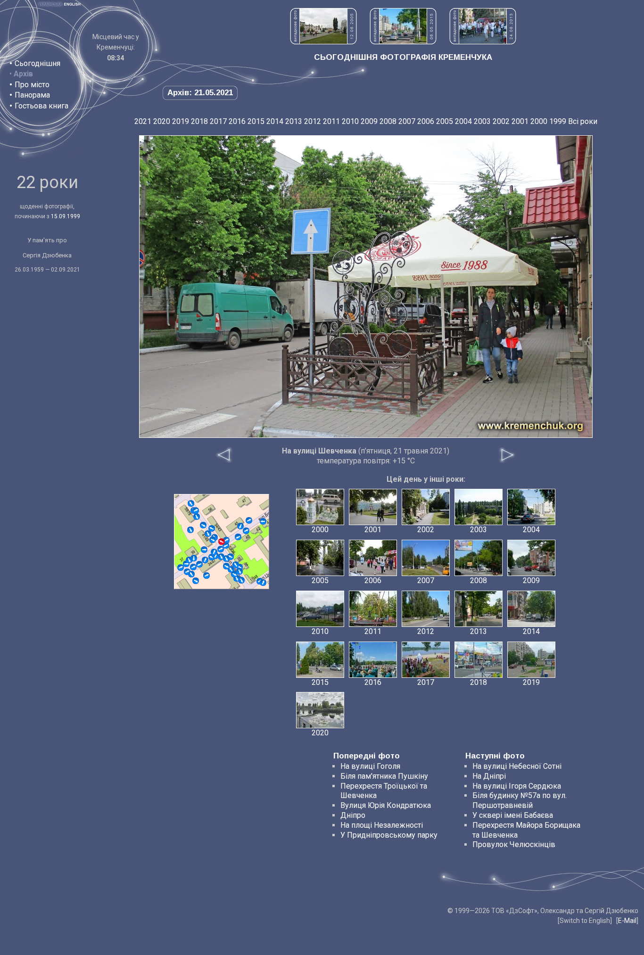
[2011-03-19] (241, 580)
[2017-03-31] (238, 537)
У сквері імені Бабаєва (512, 815)
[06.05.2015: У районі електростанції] (403, 41)
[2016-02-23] (204, 549)
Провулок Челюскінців (513, 844)
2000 (538, 121)
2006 (425, 121)
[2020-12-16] (189, 560)
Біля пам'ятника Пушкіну (384, 776)
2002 (501, 121)
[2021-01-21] (234, 574)
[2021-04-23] (240, 526)
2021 (142, 121)
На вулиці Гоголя (370, 766)
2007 (406, 121)
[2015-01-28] (226, 540)
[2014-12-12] (195, 510)
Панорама (32, 95)
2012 (312, 121)
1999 (557, 121)
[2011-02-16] (195, 580)
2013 (293, 121)
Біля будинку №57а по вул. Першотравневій (519, 800)
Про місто (32, 84)
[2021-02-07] (199, 564)
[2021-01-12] (214, 552)
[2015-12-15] (203, 525)
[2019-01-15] (263, 521)
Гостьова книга (41, 105)
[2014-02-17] (246, 530)
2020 (161, 121)
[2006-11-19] (180, 567)
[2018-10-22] (196, 516)
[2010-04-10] (208, 533)
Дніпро (352, 815)
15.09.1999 (65, 216)
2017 (218, 121)
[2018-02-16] (226, 566)
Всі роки (582, 121)
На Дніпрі (489, 776)
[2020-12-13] (212, 539)
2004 (463, 121)
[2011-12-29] (190, 530)
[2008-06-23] (263, 582)
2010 (350, 121)
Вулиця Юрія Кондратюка (385, 805)
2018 (199, 121)
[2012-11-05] (193, 558)
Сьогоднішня (37, 63)
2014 (274, 121)
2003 (482, 121)
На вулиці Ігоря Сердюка (516, 786)
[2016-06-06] (191, 503)
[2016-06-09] (220, 549)
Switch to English (585, 920)
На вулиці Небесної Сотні (516, 766)
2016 (237, 121)
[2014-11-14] (211, 528)
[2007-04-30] (249, 520)
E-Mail (627, 920)
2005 (444, 121)
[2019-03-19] (235, 564)
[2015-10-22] (193, 567)
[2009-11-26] (205, 560)
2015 (256, 121)
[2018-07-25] (191, 574)
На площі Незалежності (381, 825)
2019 (180, 121)
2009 (369, 121)
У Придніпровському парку (389, 835)
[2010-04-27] (206, 575)
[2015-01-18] (221, 556)
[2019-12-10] (226, 558)
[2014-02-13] (239, 571)
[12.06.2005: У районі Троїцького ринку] (323, 41)
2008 (388, 121)
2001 (520, 121)
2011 (331, 121)
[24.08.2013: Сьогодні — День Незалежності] (483, 41)
